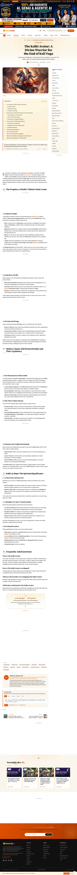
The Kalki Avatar (6, 664)
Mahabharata (35, 216)
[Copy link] (22, 96)
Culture (53, 80)
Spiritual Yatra (55, 133)
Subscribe (71, 30)
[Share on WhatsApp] (13, 96)
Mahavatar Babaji (56, 115)
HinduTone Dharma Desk (34, 62)
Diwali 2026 (29, 851)
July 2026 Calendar (30, 853)
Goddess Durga (14, 664)
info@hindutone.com (7, 857)
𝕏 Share (38, 148)
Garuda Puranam (55, 93)
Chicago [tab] (13, 696)
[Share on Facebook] (10, 96)
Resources (54, 125)
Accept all (66, 873)
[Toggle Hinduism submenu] (12, 35)
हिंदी (40, 30)
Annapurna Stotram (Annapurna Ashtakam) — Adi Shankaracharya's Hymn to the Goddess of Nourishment (40, 1)
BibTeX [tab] (18, 696)
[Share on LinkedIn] (16, 96)
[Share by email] (19, 96)
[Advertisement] (25, 162)
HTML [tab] (22, 696)
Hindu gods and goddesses (24, 664)
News (53, 118)
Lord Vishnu (28, 174)
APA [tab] (5, 696)
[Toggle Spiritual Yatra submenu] (41, 35)
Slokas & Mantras (46, 847)
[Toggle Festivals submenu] (26, 35)
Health (53, 98)
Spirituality (54, 130)
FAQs (61, 859)
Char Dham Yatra (55, 77)
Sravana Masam (55, 135)
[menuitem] (4, 35)
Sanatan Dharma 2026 (35, 667)
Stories (53, 138)
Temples (54, 143)
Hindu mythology (42, 664)
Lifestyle (54, 108)
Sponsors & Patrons (64, 847)
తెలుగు (44, 30)
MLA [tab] (9, 696)
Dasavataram (55, 82)
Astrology (54, 72)
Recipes (54, 123)
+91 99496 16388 (7, 856)
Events (53, 85)
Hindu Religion (6, 669)
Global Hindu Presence (57, 95)
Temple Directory (63, 845)
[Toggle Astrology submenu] (33, 35)
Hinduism (18, 667)
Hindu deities (34, 664)
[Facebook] (68, 1)
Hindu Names (55, 105)
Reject (72, 873)
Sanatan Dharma (25, 667)
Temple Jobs (55, 141)
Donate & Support (63, 857)
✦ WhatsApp (44, 148)
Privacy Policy (28, 873)
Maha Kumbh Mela (56, 110)
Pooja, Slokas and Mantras (58, 120)
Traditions (54, 148)
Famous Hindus (55, 88)
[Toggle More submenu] (58, 35)
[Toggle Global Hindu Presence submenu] (71, 35)
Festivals (54, 90)
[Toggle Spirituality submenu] (19, 35)
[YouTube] (73, 1)
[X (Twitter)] (70, 1)
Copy (6, 705)
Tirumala (54, 146)
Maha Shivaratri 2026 (56, 113)
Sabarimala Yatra (55, 128)
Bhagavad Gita (55, 75)
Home (25, 40)
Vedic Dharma (43, 667)
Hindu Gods (29, 40)
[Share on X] (7, 96)
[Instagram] (71, 1)
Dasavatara (12, 667)
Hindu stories (5, 667)
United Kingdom (55, 151)
